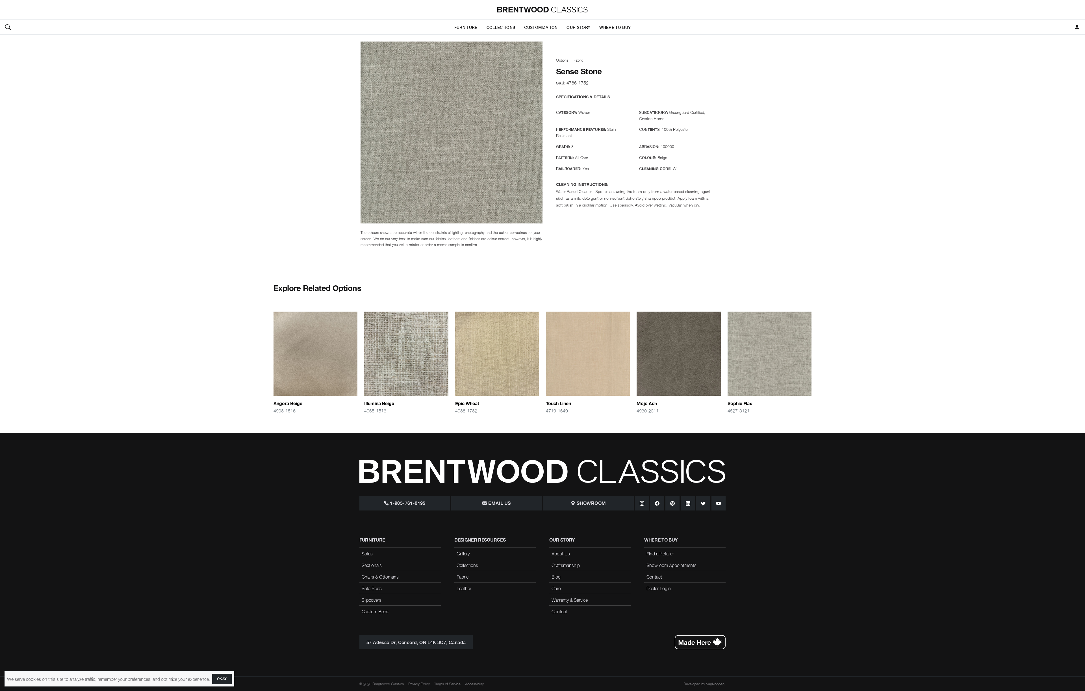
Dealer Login (658, 588)
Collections (467, 565)
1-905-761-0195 (407, 503)
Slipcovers (371, 599)
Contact (559, 611)
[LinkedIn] (688, 503)
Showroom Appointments (671, 565)
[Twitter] (703, 503)
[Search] (8, 27)
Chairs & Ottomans (380, 576)
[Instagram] (642, 503)
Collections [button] (501, 27)
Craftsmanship (566, 565)
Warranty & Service (570, 599)
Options (562, 60)
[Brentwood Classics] (542, 9)
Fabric (578, 60)
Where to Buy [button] (615, 27)
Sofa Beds (372, 588)
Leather (464, 588)
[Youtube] (718, 503)
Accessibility (474, 683)
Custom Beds (375, 611)
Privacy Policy (419, 683)
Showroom (591, 503)
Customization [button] (540, 27)
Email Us (499, 503)
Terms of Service (447, 683)
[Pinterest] (672, 503)
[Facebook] (657, 503)
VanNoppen (715, 683)
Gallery (463, 553)
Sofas (367, 553)
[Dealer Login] (1077, 27)
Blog (556, 576)
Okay (222, 679)
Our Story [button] (578, 27)
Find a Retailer (660, 553)
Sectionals (372, 565)
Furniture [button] (466, 27)
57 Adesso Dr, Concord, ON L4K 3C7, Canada (416, 642)
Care (556, 588)
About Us (561, 553)
